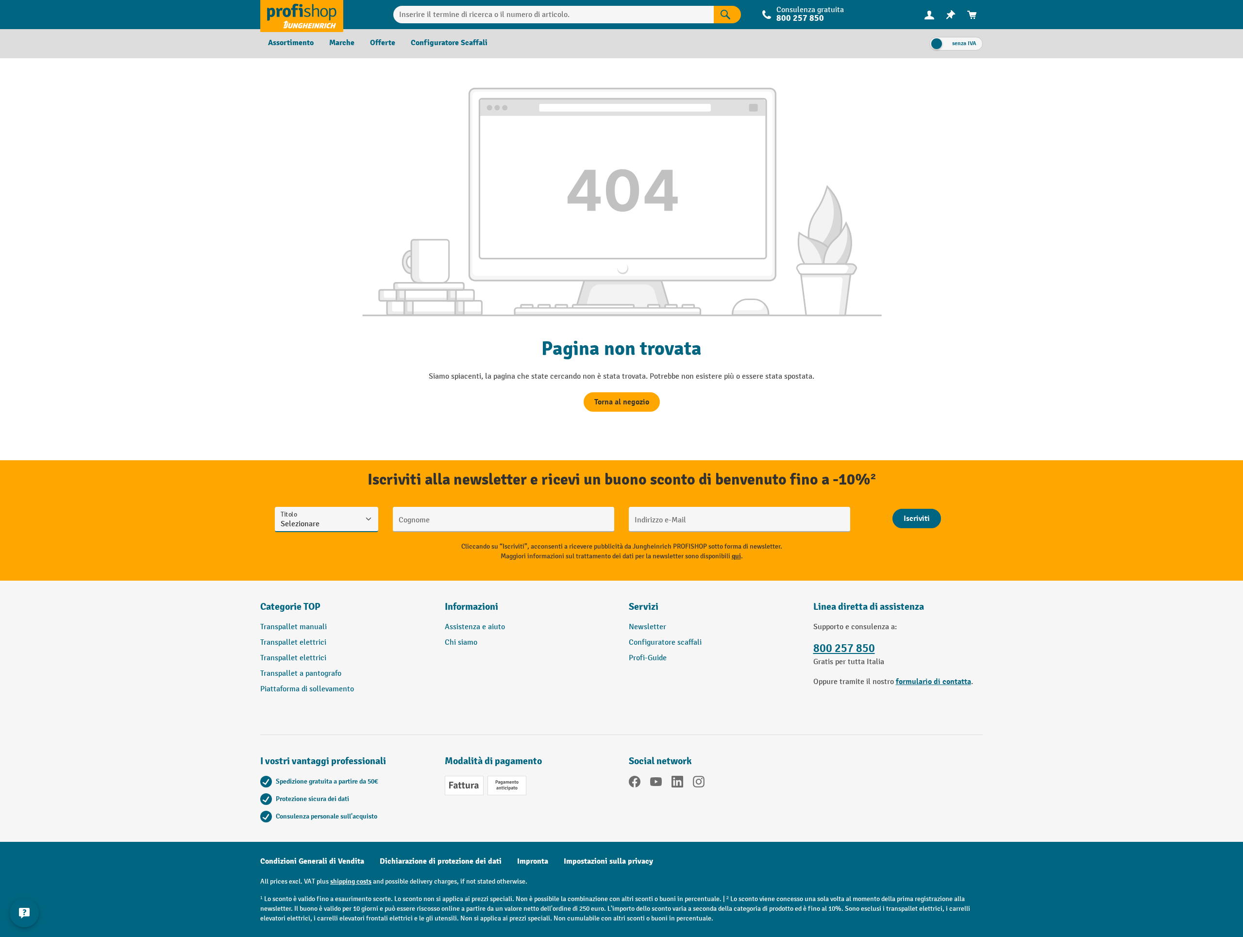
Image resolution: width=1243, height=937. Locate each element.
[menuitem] (929, 15)
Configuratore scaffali (665, 642)
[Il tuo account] (929, 14)
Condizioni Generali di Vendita (312, 861)
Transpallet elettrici (293, 642)
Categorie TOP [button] (290, 607)
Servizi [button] (643, 607)
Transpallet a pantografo (300, 673)
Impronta (532, 861)
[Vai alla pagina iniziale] (301, 14)
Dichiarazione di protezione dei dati (441, 861)
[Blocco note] (950, 15)
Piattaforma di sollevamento (307, 689)
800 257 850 (844, 648)
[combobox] (553, 14)
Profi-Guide (648, 658)
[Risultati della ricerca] (727, 14)
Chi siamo (461, 642)
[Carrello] (972, 15)
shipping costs (350, 881)
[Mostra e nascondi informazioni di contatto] (24, 912)
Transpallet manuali (293, 627)
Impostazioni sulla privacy (608, 861)
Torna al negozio (621, 402)
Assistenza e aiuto (475, 627)
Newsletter (647, 627)
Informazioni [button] (471, 607)
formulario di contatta (933, 681)
